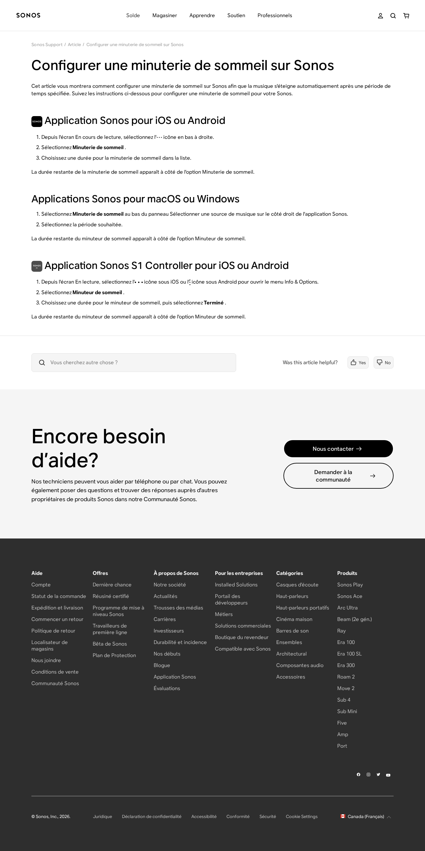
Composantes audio (300, 665)
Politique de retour (53, 631)
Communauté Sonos (55, 683)
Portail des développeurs (231, 599)
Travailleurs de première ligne (110, 629)
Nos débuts (167, 654)
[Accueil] (28, 16)
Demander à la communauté (333, 475)
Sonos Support (47, 44)
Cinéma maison (294, 619)
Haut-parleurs (292, 596)
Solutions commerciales (243, 626)
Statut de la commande (58, 596)
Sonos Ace (349, 596)
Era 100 (346, 642)
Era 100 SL (349, 654)
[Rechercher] (393, 15)
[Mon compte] (380, 15)
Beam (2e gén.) (354, 619)
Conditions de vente (55, 672)
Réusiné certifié (111, 596)
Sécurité (267, 816)
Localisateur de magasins (49, 645)
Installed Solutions (236, 584)
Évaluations (167, 688)
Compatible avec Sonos (243, 649)
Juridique (102, 816)
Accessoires (290, 677)
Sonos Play (350, 584)
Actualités (165, 596)
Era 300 (346, 665)
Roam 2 (346, 677)
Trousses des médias (178, 607)
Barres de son (292, 631)
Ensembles (289, 642)
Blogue (162, 665)
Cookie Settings (302, 816)
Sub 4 (343, 700)
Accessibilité (204, 816)
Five (342, 723)
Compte (41, 584)
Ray (341, 631)
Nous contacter (333, 448)
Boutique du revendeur (242, 637)
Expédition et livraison (57, 607)
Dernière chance (112, 584)
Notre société (170, 584)
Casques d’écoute (297, 584)
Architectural (291, 654)
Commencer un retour (57, 619)
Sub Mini (347, 711)
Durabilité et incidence (180, 642)
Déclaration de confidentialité (151, 816)
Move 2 (345, 688)
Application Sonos (175, 677)
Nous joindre (46, 660)
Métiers (224, 614)
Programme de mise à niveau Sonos (118, 611)
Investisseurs (169, 631)
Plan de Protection (114, 655)
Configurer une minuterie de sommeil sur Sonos (135, 44)
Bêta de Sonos (110, 644)
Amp (342, 734)
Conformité (238, 816)
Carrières (165, 619)
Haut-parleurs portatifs (302, 607)
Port (342, 746)
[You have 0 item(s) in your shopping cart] (406, 15)
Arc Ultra (347, 607)
